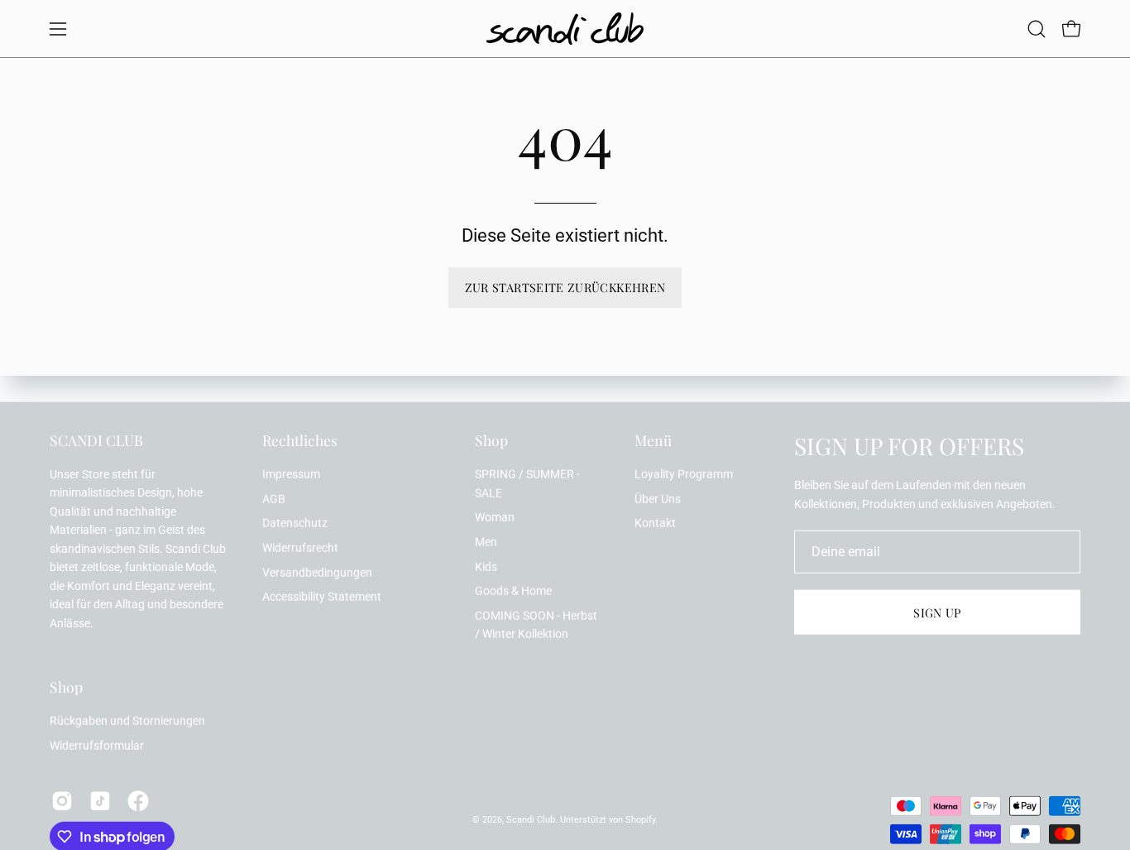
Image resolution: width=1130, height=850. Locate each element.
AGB (273, 499)
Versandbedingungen (317, 572)
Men (486, 542)
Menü (653, 440)
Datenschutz (295, 523)
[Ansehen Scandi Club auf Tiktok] (100, 801)
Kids (486, 566)
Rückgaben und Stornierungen (127, 721)
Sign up (937, 612)
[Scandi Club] (565, 28)
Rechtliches (300, 440)
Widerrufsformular (97, 745)
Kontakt (655, 523)
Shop (491, 440)
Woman (495, 518)
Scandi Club (530, 819)
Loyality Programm (683, 475)
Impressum (291, 475)
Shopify (640, 819)
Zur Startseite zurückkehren (565, 287)
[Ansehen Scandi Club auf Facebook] (138, 801)
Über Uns (657, 499)
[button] (1036, 29)
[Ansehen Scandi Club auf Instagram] (62, 801)
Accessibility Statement (321, 597)
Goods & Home (513, 591)
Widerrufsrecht (300, 548)
